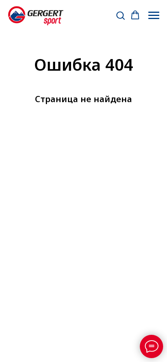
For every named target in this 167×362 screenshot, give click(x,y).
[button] (120, 15)
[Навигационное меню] (153, 15)
